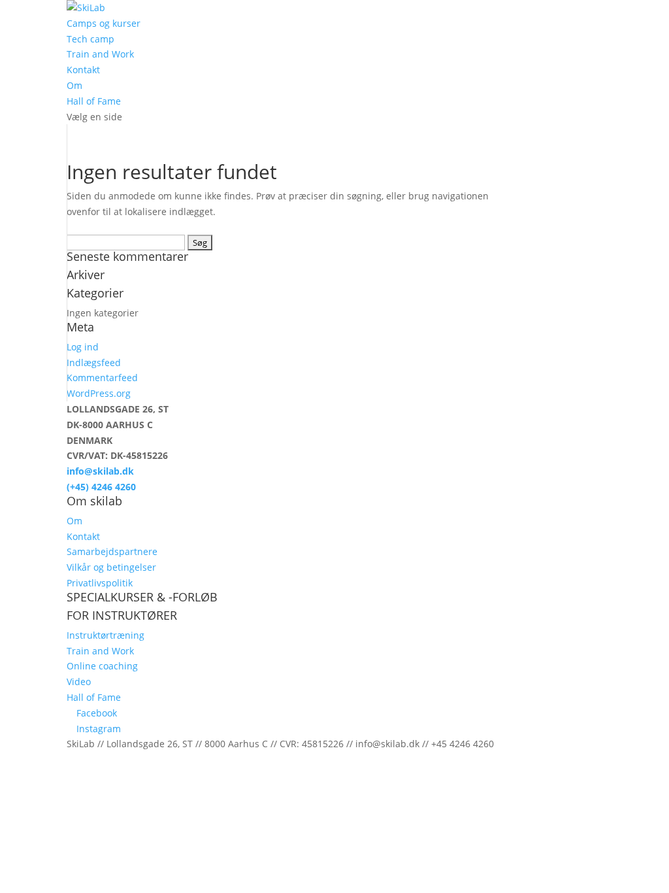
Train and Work (100, 54)
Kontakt (83, 69)
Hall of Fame (94, 101)
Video (79, 681)
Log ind (83, 347)
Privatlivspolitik (100, 583)
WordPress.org (99, 393)
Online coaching (102, 666)
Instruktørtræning (105, 635)
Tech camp (90, 39)
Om (74, 85)
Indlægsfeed (94, 362)
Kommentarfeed (102, 377)
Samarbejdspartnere (112, 551)
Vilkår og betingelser (111, 567)
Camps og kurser (103, 23)
